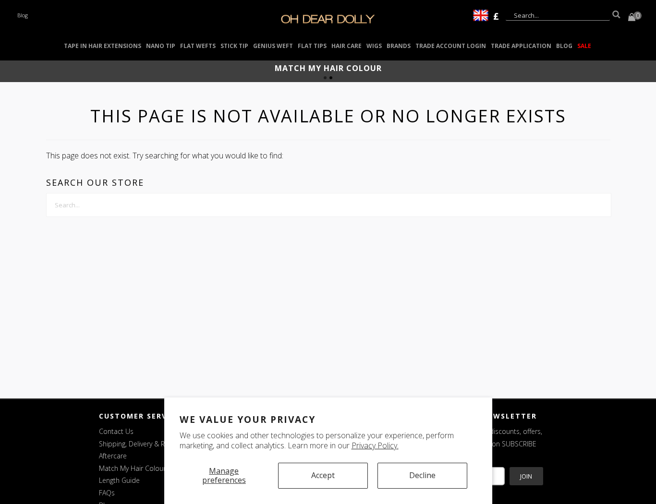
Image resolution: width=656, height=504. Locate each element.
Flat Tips (312, 46)
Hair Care (346, 46)
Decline (422, 475)
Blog (22, 15)
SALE (584, 46)
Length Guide (119, 480)
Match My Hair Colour (132, 468)
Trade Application (521, 46)
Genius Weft (273, 46)
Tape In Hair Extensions (102, 46)
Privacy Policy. (375, 445)
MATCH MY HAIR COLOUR (328, 68)
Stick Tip (234, 46)
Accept (323, 475)
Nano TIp (160, 46)
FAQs (107, 492)
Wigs (374, 46)
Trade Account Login (450, 46)
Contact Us (116, 431)
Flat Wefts (198, 46)
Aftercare (113, 455)
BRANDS (399, 46)
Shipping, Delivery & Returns (141, 443)
